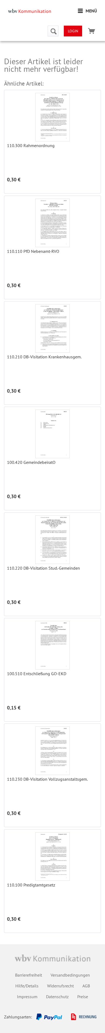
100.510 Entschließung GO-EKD (36, 673)
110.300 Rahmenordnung (31, 145)
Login (73, 31)
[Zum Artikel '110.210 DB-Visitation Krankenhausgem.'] (52, 328)
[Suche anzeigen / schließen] (53, 31)
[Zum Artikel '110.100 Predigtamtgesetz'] (52, 856)
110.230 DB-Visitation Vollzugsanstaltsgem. (47, 779)
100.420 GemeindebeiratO (31, 462)
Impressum (27, 996)
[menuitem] (87, 10)
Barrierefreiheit (28, 975)
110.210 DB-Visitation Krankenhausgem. (44, 356)
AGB (86, 985)
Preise (82, 996)
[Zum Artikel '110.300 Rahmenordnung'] (52, 117)
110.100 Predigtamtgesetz (31, 885)
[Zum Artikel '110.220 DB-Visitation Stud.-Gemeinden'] (52, 539)
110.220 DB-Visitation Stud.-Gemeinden (43, 568)
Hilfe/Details (26, 985)
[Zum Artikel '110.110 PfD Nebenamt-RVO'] (52, 223)
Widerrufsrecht (60, 985)
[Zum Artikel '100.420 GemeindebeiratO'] (52, 434)
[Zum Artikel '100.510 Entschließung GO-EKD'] (52, 645)
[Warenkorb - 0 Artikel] (91, 31)
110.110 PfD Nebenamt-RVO (33, 251)
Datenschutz (57, 996)
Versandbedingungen (70, 975)
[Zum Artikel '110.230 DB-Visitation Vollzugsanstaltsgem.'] (52, 750)
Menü (91, 10)
